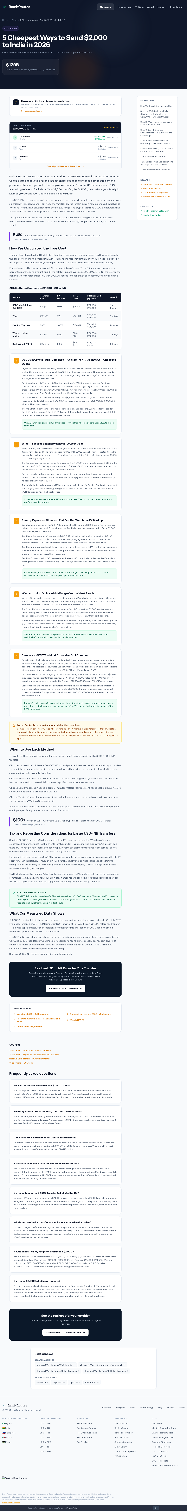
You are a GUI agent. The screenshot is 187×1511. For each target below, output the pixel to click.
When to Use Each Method (153, 156)
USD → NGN (45, 1423)
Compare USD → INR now (63, 988)
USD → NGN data (160, 1451)
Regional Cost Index (161, 1446)
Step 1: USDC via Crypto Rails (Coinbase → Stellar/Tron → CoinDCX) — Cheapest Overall (154, 114)
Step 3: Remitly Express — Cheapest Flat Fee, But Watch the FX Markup (156, 133)
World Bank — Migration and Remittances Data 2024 (34, 1054)
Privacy (170, 1407)
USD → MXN (46, 1437)
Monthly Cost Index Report (164, 1428)
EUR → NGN (45, 1451)
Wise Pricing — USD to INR (21, 1062)
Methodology (146, 1407)
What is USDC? (77, 1020)
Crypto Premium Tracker (163, 1432)
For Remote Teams (86, 1428)
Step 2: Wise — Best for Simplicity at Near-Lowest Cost (156, 123)
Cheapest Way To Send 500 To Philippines (57, 1371)
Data (141, 6)
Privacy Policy (72, 1508)
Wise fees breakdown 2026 (156, 196)
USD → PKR (45, 1442)
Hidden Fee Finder (152, 215)
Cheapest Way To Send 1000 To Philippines (105, 1371)
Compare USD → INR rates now (64, 1332)
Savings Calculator (123, 1442)
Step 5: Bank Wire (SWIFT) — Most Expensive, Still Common (156, 150)
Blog (14, 20)
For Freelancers (84, 1423)
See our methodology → (31, 111)
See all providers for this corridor (63, 166)
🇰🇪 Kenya (6, 1442)
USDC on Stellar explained (155, 192)
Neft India (41, 1382)
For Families (82, 1442)
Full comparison (109, 127)
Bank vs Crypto (122, 1428)
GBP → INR (45, 1446)
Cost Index (157, 1423)
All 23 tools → (121, 1456)
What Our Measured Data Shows (155, 169)
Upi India (74, 1382)
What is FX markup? (152, 188)
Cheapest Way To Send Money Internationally (101, 1365)
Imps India (58, 1382)
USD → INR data (159, 1456)
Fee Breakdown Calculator (156, 210)
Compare (105, 6)
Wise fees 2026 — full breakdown (33, 1014)
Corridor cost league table (29, 1026)
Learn (160, 6)
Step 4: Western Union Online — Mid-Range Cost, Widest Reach (155, 142)
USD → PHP (45, 1432)
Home (5, 20)
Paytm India (90, 1382)
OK (156, 1508)
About (150, 6)
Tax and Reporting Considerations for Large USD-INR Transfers (156, 163)
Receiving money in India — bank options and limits (38, 1020)
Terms (182, 1407)
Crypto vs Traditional (161, 1442)
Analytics (126, 6)
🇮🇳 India (6, 1428)
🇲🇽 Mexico (7, 1437)
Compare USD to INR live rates (157, 184)
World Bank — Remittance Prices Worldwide (30, 1050)
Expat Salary (121, 1446)
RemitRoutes (17, 1405)
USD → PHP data (160, 1460)
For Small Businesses (87, 1432)
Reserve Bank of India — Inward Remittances (30, 1058)
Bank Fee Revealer (124, 1432)
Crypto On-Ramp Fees (125, 1451)
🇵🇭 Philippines (8, 1432)
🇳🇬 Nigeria (7, 1423)
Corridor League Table (163, 1437)
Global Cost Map (122, 1437)
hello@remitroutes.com (11, 1503)
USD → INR (45, 1428)
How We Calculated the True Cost (156, 106)
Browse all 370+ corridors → (165, 1465)
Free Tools (176, 6)
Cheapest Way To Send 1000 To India (54, 1365)
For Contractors (84, 1437)
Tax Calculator (121, 1423)
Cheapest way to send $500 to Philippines (90, 1014)
